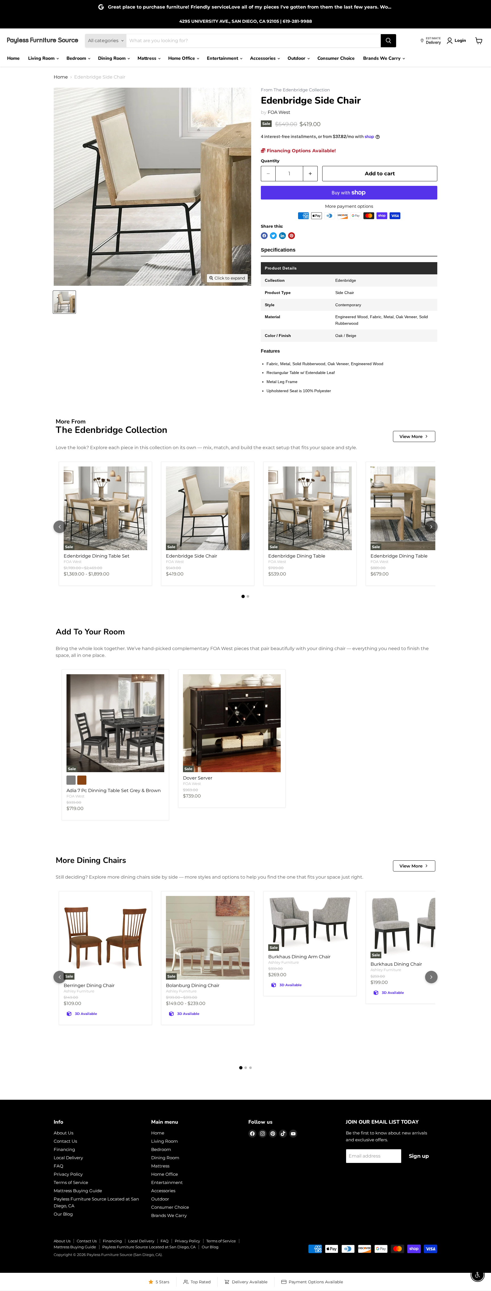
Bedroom (76, 58)
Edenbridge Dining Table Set (97, 556)
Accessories (263, 58)
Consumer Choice (336, 58)
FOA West (279, 112)
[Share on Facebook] (264, 235)
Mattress (147, 58)
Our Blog (63, 1214)
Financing (64, 1149)
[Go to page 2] (248, 596)
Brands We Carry (382, 58)
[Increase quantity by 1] (310, 174)
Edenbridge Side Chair (191, 556)
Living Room (42, 58)
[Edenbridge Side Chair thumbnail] (64, 302)
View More (411, 436)
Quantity (270, 161)
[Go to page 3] (250, 1067)
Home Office (182, 58)
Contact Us (65, 1141)
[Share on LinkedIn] (282, 235)
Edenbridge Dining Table (296, 556)
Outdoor (297, 58)
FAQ (58, 1166)
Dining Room (112, 58)
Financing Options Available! (300, 150)
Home (13, 58)
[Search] (388, 40)
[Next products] (431, 527)
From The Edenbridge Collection (295, 90)
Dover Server (197, 778)
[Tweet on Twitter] (273, 235)
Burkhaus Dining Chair (396, 964)
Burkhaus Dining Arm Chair (299, 956)
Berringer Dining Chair (89, 985)
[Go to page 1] (243, 596)
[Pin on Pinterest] (291, 235)
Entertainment (223, 58)
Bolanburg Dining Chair (192, 985)
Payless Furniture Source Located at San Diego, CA (148, 1247)
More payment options (349, 206)
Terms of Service (71, 1182)
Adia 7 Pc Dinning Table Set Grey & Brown (113, 790)
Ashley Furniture (79, 991)
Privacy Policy (68, 1174)
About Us (63, 1133)
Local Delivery (68, 1157)
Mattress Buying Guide (78, 1190)
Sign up (419, 1156)
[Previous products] (59, 527)
